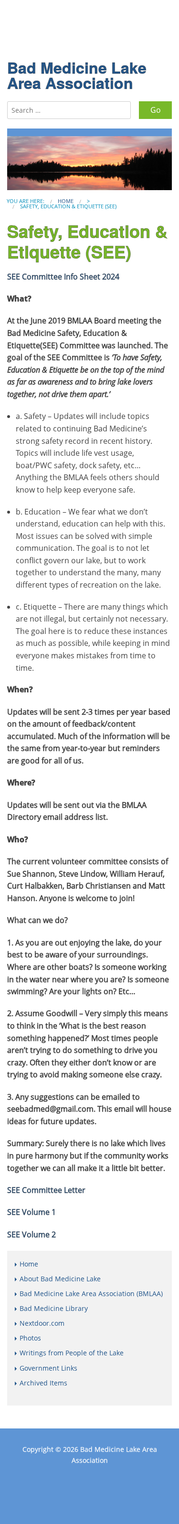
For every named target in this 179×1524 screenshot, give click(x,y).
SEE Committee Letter (46, 1190)
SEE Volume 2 (31, 1234)
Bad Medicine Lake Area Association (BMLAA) (91, 1293)
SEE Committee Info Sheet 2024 (63, 276)
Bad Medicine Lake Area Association (77, 75)
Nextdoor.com (42, 1323)
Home (66, 200)
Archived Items (43, 1382)
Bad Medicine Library (54, 1308)
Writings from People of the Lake (72, 1352)
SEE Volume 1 (31, 1212)
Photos (30, 1337)
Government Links (48, 1368)
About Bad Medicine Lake (60, 1278)
